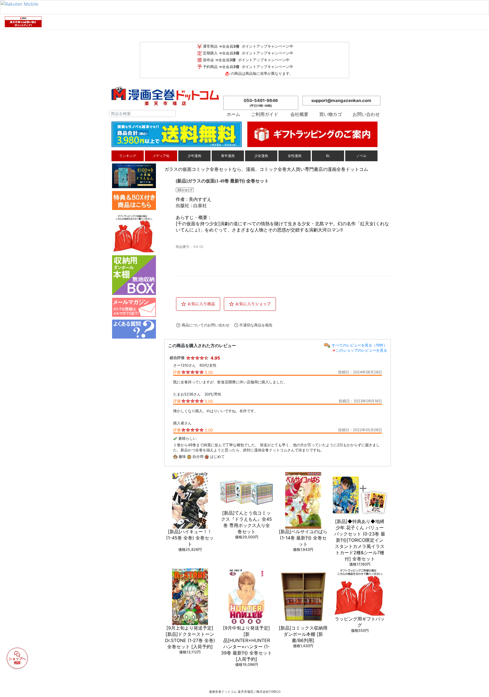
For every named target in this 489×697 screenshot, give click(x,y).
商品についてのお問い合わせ (206, 325)
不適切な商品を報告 (256, 325)
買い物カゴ (333, 114)
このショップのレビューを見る (361, 350)
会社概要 (301, 114)
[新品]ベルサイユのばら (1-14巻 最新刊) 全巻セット (303, 538)
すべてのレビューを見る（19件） (359, 345)
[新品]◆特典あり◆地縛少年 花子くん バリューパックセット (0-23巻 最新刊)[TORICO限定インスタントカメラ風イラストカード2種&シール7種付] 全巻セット (359, 540)
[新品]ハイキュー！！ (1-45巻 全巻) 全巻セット (190, 538)
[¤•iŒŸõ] (171, 113)
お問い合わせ (365, 114)
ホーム (235, 114)
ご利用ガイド (265, 114)
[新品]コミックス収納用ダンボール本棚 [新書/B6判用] (303, 634)
